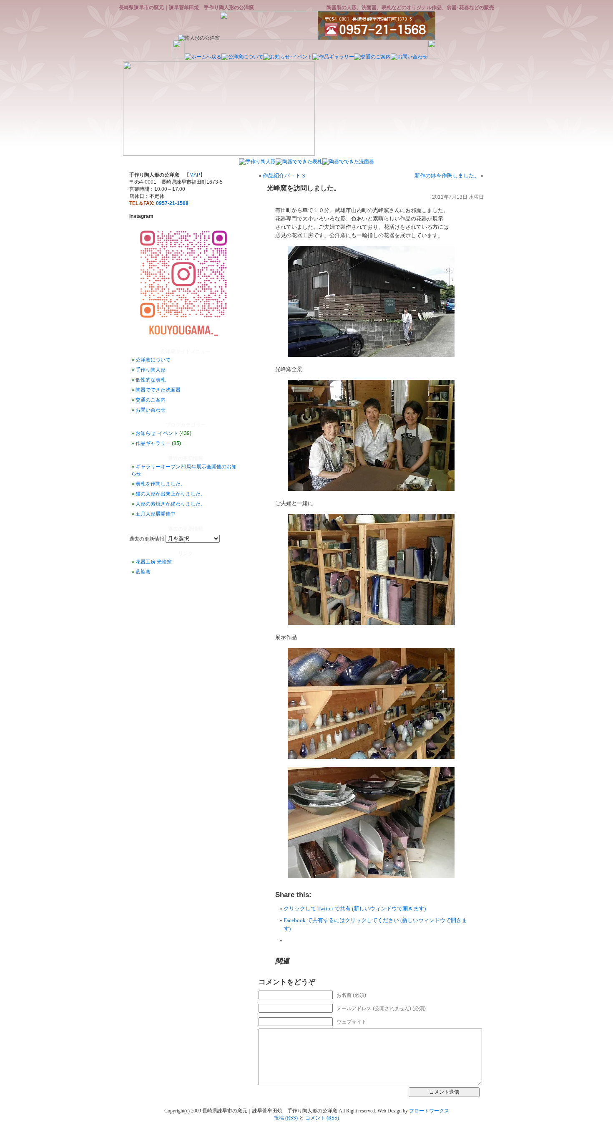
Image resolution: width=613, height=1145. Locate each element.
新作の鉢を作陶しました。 (447, 175)
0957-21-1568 (172, 203)
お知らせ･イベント (157, 433)
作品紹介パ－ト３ (284, 175)
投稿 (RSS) (286, 1118)
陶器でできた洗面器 (158, 390)
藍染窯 (143, 572)
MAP (194, 175)
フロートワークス (429, 1111)
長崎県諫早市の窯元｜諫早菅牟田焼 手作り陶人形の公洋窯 (186, 7)
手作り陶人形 (151, 370)
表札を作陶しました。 (161, 484)
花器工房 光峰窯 (154, 562)
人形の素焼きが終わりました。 (171, 504)
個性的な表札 (151, 380)
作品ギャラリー (153, 443)
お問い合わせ (151, 410)
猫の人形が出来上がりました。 (171, 494)
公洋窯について (153, 360)
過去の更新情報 (146, 539)
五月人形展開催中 (156, 514)
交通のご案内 (151, 400)
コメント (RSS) (322, 1118)
